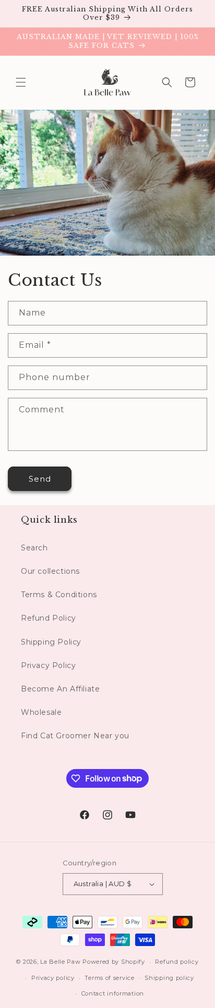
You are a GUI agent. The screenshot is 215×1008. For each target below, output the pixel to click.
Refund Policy (48, 618)
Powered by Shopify (113, 961)
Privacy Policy (48, 665)
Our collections (50, 571)
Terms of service (109, 977)
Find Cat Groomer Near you (75, 735)
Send (40, 479)
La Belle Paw (60, 961)
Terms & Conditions (59, 594)
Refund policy (176, 961)
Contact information (112, 993)
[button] (20, 82)
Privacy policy (53, 977)
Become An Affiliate (60, 689)
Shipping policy (169, 977)
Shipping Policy (51, 642)
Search (34, 547)
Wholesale (41, 712)
